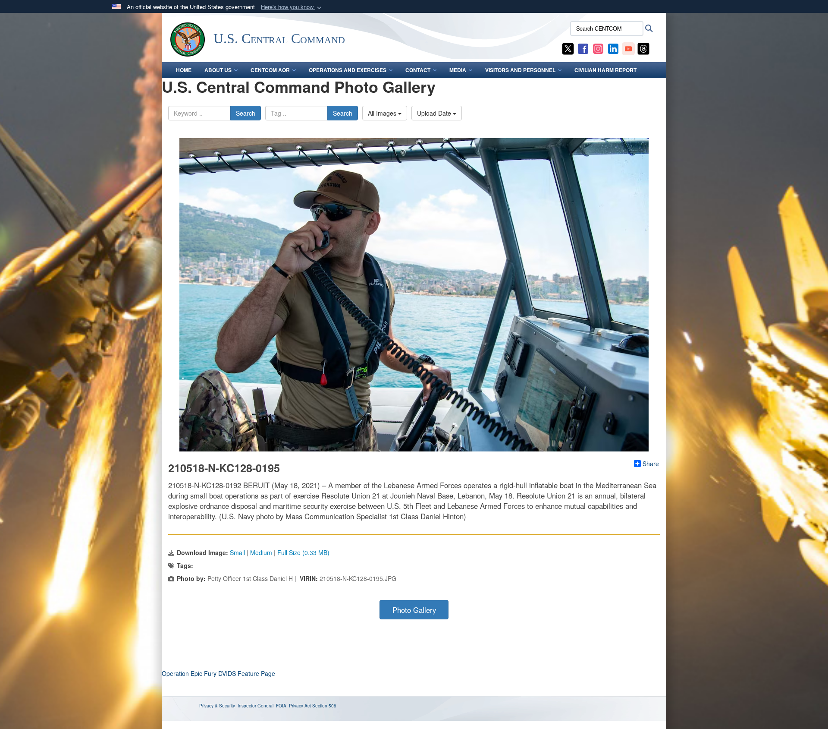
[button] (292, 7)
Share (651, 463)
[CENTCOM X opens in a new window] (568, 48)
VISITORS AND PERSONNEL (520, 70)
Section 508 (324, 706)
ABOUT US (218, 70)
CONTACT (417, 70)
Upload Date (435, 113)
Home (183, 70)
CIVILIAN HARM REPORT (605, 70)
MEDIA (457, 70)
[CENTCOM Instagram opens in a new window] (598, 48)
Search (245, 113)
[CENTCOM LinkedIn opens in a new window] (613, 48)
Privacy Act (300, 706)
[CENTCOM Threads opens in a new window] (643, 48)
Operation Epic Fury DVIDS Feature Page (218, 673)
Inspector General (255, 706)
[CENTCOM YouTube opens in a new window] (628, 48)
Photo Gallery (414, 610)
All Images (383, 113)
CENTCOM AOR (270, 70)
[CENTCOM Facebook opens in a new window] (583, 48)
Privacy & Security (217, 706)
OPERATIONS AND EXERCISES (347, 70)
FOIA (281, 706)
